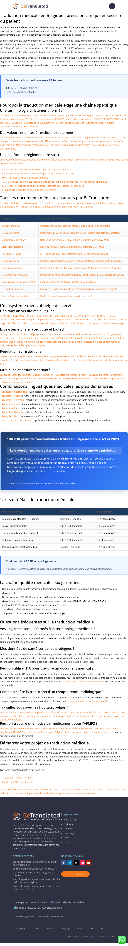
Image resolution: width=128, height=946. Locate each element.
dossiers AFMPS (100, 240)
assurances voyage (114, 274)
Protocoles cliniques (50, 253)
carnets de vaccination (83, 282)
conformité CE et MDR (92, 246)
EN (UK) (50, 928)
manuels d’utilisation (70, 246)
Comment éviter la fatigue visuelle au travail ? (35, 868)
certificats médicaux (93, 274)
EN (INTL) (20, 928)
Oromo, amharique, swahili (16, 420)
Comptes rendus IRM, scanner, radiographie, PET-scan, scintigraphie (75, 225)
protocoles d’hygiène (110, 268)
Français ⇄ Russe (11, 408)
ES (92, 928)
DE (102, 928)
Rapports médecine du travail (55, 282)
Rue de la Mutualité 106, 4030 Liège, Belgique (39, 907)
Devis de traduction (75, 873)
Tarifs (66, 837)
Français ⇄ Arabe (11, 403)
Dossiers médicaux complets (54, 232)
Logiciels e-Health (49, 289)
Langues (68, 828)
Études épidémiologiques (53, 296)
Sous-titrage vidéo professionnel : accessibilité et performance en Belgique (37, 881)
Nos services (70, 819)
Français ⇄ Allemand (13, 399)
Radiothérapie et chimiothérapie (56, 268)
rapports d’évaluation (97, 253)
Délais (67, 842)
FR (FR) (65, 928)
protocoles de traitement (79, 296)
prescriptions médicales (79, 240)
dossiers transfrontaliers (83, 232)
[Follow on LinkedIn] (69, 862)
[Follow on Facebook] (63, 862)
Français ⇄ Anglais (12, 395)
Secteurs (68, 824)
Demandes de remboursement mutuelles (60, 274)
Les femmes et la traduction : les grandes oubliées (33, 874)
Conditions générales (24, 916)
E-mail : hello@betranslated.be (69, 902)
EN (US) (35, 928)
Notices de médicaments (53, 240)
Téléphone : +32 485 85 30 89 (32, 902)
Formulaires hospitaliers (52, 261)
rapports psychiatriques (86, 268)
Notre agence (71, 833)
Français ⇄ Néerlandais (14, 391)
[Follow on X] (76, 862)
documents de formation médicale (77, 289)
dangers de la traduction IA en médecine (84, 681)
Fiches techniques (49, 246)
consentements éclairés (74, 253)
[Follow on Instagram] (82, 862)
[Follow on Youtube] (88, 862)
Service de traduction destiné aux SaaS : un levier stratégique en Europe (37, 888)
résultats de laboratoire (108, 232)
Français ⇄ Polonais (12, 412)
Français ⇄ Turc (10, 416)
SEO (113, 928)
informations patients (106, 289)
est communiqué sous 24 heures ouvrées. (87, 701)
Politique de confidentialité (50, 916)
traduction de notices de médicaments (88, 732)
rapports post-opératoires (108, 261)
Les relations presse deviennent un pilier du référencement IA (34, 863)
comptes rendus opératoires (79, 261)
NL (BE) (80, 928)
